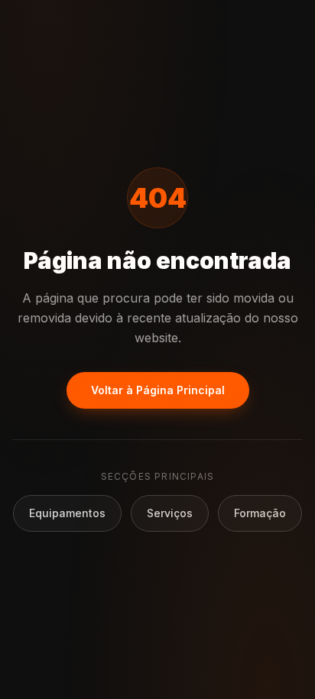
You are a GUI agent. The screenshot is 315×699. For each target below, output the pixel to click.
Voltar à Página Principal (158, 389)
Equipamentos (67, 512)
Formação (260, 512)
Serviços (170, 512)
